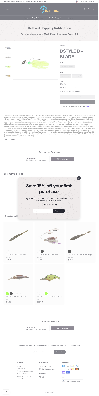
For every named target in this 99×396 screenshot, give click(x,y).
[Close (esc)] (79, 178)
